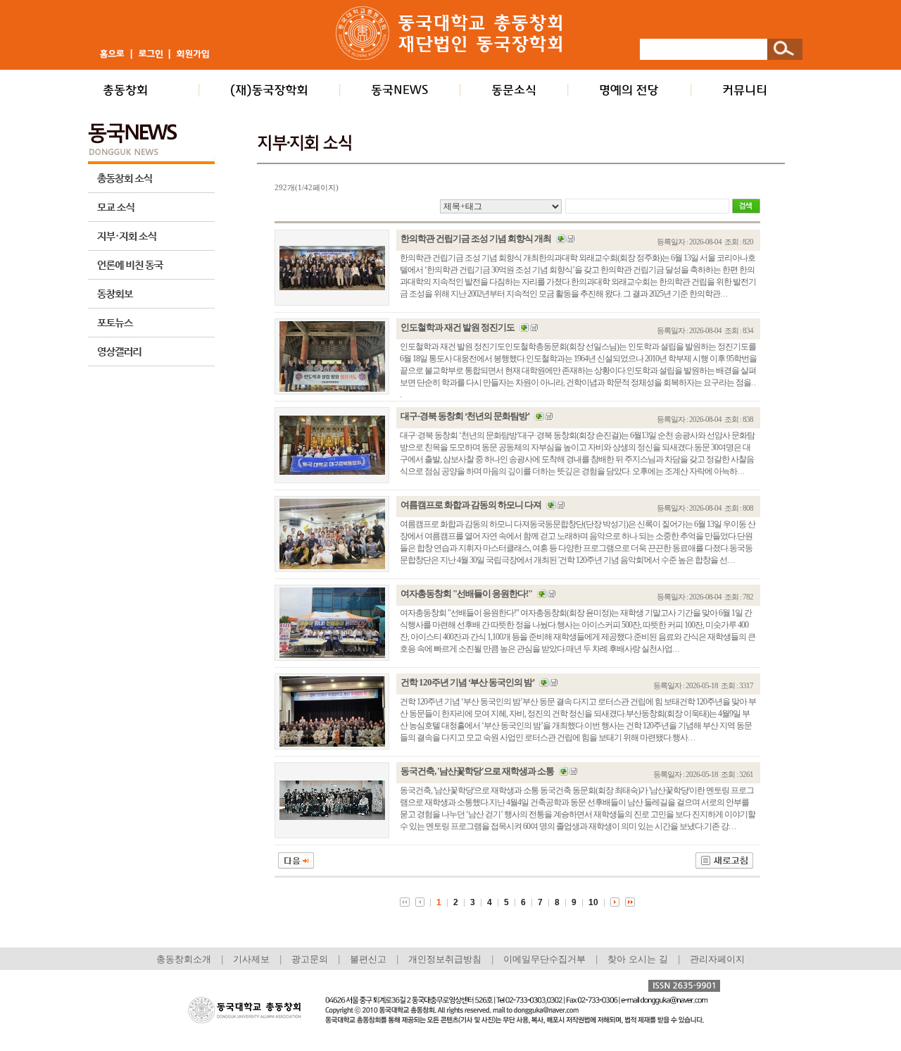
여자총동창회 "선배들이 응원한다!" (466, 593)
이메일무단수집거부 (545, 959)
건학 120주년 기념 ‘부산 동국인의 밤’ (467, 682)
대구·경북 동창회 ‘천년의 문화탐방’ (465, 416)
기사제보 (251, 959)
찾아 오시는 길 (637, 959)
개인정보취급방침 (444, 959)
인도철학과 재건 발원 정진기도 (458, 327)
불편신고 (368, 959)
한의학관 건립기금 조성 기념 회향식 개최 (476, 238)
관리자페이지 (717, 959)
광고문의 (309, 959)
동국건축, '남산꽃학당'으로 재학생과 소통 (477, 771)
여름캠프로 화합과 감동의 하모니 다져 (471, 504)
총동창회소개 (183, 959)
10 (593, 902)
